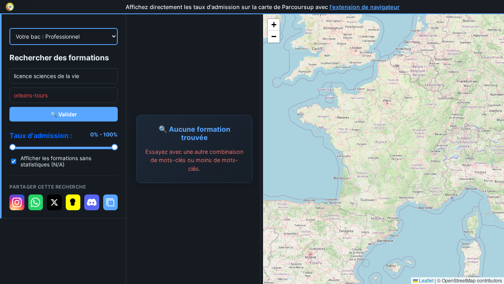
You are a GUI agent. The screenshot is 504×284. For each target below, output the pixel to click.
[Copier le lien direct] (110, 202)
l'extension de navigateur (365, 7)
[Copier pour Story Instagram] (16, 202)
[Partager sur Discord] (91, 202)
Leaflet (426, 280)
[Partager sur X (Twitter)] (54, 202)
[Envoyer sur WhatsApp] (35, 202)
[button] (274, 25)
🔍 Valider (63, 114)
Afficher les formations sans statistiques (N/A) (55, 161)
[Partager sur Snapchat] (73, 202)
